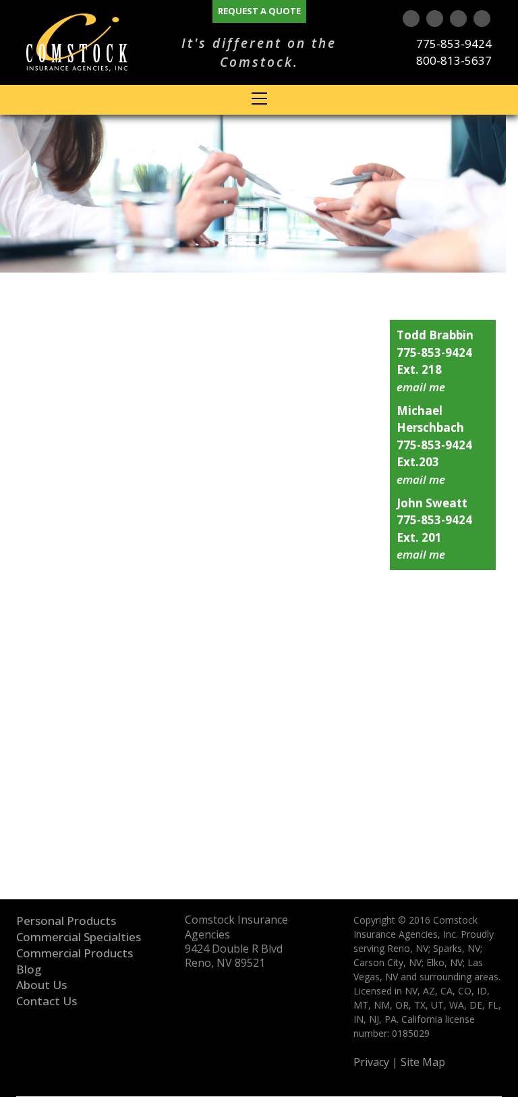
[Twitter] (434, 18)
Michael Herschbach (430, 419)
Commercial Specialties (78, 937)
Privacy (371, 1062)
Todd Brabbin (435, 335)
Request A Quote (259, 11)
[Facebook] (481, 18)
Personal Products (66, 920)
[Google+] (411, 18)
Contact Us (46, 1001)
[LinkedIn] (458, 18)
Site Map (423, 1062)
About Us (41, 984)
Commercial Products (74, 953)
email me (421, 387)
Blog (28, 969)
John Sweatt (432, 503)
